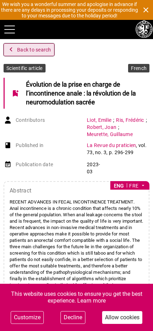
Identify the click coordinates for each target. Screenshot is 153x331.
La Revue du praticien (111, 145)
